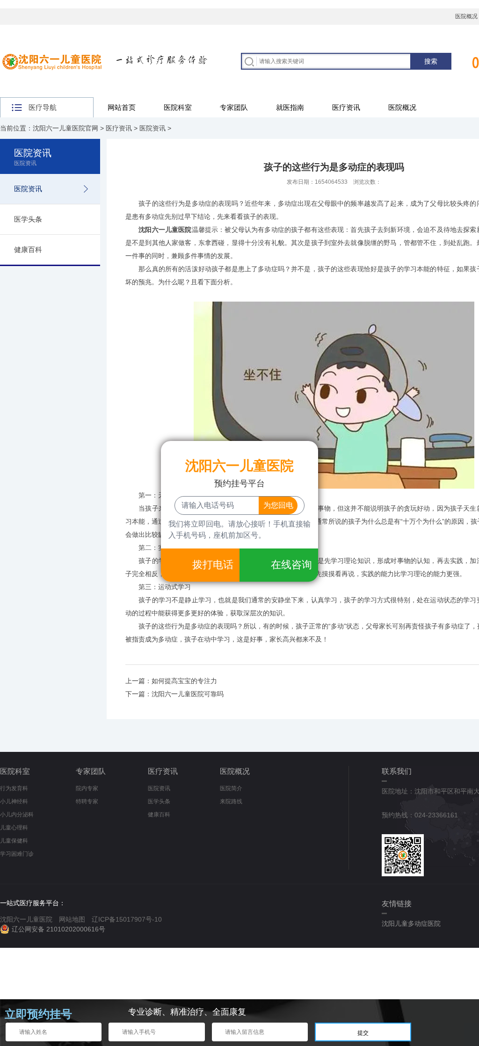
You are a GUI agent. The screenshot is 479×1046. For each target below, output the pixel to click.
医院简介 (231, 788)
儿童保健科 (14, 840)
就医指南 (290, 107)
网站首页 (122, 107)
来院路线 (231, 801)
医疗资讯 (346, 107)
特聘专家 (87, 801)
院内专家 (87, 788)
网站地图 (72, 919)
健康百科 (28, 249)
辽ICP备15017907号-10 (127, 919)
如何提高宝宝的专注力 (184, 681)
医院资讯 (152, 128)
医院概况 (402, 107)
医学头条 (28, 219)
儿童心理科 (14, 827)
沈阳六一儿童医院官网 (65, 128)
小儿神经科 (14, 801)
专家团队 (234, 107)
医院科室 (178, 107)
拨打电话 (212, 564)
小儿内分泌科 (17, 814)
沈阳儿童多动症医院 (411, 923)
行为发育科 (14, 788)
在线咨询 (291, 564)
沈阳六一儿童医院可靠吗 (188, 694)
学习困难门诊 (17, 854)
